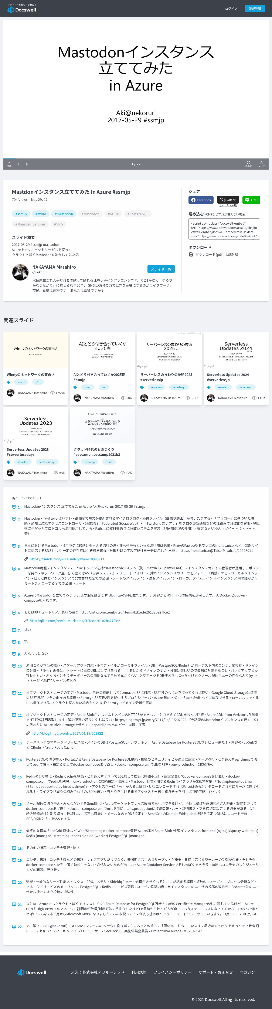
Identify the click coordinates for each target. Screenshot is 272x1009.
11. (20, 693)
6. (19, 612)
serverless (156, 387)
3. (19, 546)
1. (19, 507)
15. (20, 776)
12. (20, 715)
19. (20, 860)
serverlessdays (47, 462)
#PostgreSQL (137, 213)
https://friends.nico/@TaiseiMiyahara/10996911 (67, 558)
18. (20, 848)
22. (20, 926)
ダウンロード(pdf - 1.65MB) (216, 254)
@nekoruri (40, 272)
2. (19, 519)
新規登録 (255, 8)
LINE (254, 200)
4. (19, 568)
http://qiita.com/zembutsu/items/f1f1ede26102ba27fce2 (75, 620)
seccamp (89, 462)
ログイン (231, 8)
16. (20, 804)
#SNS (58, 224)
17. (20, 831)
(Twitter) (230, 200)
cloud (109, 462)
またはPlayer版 (228, 205)
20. (20, 882)
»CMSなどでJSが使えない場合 (225, 214)
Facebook (204, 200)
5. (19, 595)
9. (19, 654)
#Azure (113, 213)
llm (104, 387)
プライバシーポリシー (172, 972)
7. (19, 630)
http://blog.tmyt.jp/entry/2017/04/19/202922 (67, 733)
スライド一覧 (161, 269)
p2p (37, 382)
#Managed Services (30, 224)
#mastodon (64, 213)
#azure (40, 213)
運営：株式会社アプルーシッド (98, 972)
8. (19, 642)
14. (20, 759)
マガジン (247, 972)
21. (20, 904)
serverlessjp (179, 387)
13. (20, 742)
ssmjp (87, 387)
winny (21, 382)
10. (20, 666)
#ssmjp (21, 213)
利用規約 (139, 972)
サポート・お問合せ (215, 972)
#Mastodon (90, 213)
